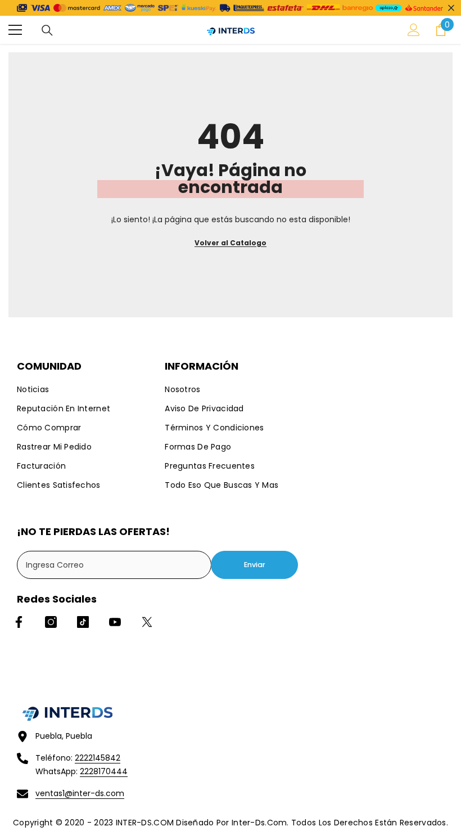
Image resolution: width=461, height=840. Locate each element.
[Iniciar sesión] (414, 30)
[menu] (15, 30)
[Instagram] (51, 622)
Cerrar (451, 8)
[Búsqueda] (47, 30)
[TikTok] (83, 622)
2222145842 (97, 757)
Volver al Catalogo (230, 243)
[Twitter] (147, 622)
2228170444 (104, 771)
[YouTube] (115, 622)
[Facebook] (19, 622)
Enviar (254, 564)
